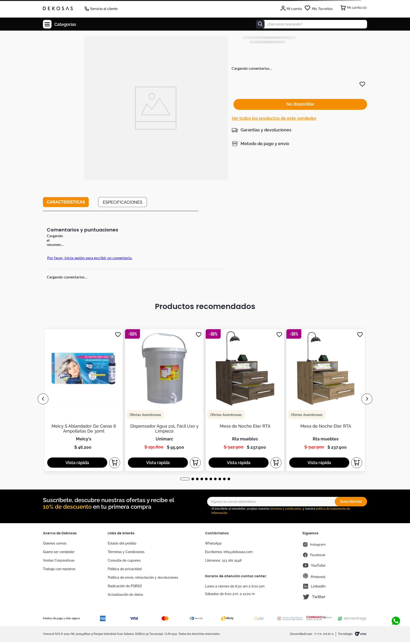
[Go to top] (395, 605)
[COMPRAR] (114, 462)
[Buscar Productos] (260, 24)
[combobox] (311, 24)
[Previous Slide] (43, 398)
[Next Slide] (367, 398)
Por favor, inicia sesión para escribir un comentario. (89, 258)
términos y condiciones (285, 508)
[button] (261, 130)
